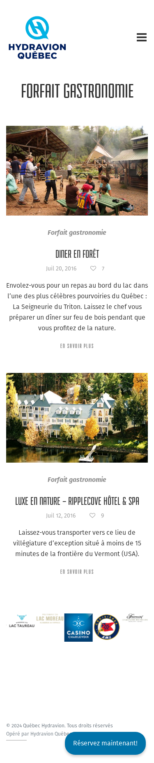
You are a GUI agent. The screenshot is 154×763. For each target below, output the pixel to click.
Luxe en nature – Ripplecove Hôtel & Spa (77, 501)
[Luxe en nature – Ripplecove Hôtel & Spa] (77, 418)
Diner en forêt (77, 254)
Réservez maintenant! (105, 743)
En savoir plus (77, 346)
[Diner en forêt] (77, 171)
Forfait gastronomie (77, 232)
